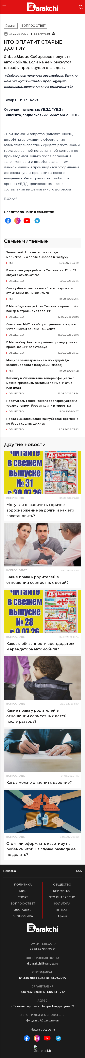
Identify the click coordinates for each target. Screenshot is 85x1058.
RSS (79, 871)
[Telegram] (37, 221)
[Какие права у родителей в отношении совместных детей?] (42, 544)
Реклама (9, 871)
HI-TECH (62, 910)
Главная (10, 25)
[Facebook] (8, 221)
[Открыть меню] (4, 6)
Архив (62, 916)
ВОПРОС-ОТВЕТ (33, 25)
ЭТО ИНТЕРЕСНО (62, 897)
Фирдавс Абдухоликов (42, 1020)
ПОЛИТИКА (23, 884)
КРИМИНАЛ (62, 891)
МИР (22, 891)
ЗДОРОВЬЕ (22, 910)
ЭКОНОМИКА (23, 916)
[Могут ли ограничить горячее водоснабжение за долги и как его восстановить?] (42, 472)
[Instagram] (17, 221)
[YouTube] (27, 221)
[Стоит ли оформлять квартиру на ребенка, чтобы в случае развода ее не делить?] (42, 811)
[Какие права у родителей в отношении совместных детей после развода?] (42, 678)
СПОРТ (23, 897)
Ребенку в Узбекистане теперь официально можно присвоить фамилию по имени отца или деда (40, 382)
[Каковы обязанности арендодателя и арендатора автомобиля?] (42, 611)
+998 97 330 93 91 (43, 949)
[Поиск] (80, 6)
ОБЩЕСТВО (62, 884)
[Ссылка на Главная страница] (42, 6)
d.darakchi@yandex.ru (42, 963)
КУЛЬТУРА (62, 903)
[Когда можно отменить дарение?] (42, 750)
